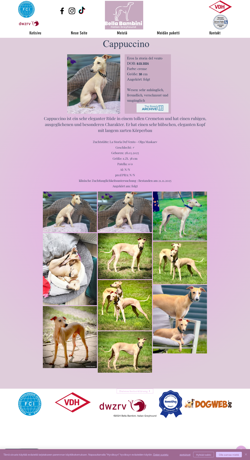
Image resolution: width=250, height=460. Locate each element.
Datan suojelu (160, 454)
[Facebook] (62, 10)
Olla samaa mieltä (229, 454)
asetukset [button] (185, 454)
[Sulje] (246, 454)
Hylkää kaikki (203, 454)
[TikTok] (81, 10)
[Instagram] (72, 10)
